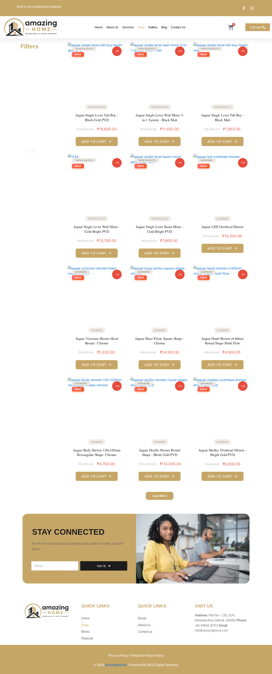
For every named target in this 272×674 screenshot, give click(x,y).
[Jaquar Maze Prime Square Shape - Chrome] (160, 293)
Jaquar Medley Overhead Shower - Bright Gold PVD (223, 452)
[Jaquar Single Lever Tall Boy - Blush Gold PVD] (97, 70)
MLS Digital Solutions (163, 665)
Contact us (178, 27)
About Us (112, 27)
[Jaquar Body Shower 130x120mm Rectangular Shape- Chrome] (97, 405)
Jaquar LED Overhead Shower (223, 226)
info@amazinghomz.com (211, 630)
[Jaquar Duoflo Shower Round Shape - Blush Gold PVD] (160, 405)
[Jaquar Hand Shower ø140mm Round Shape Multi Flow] (222, 293)
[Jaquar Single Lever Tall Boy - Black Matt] (222, 70)
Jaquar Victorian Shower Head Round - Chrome (97, 340)
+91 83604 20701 (207, 625)
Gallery (153, 27)
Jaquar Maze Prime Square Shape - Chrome (159, 340)
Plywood (87, 638)
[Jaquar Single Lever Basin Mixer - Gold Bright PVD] (160, 182)
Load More (159, 495)
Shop (141, 27)
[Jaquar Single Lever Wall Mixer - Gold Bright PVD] (97, 182)
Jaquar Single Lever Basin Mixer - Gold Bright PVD (159, 229)
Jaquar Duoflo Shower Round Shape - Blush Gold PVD (159, 452)
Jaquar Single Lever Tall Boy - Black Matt (222, 117)
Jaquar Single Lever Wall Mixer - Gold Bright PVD (97, 229)
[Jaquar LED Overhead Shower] (222, 182)
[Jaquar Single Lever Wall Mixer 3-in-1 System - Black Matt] (160, 70)
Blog (164, 27)
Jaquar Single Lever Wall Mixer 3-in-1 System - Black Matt (160, 117)
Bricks (85, 631)
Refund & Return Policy (147, 655)
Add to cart (97, 141)
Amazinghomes (116, 665)
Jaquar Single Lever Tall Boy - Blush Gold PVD (96, 117)
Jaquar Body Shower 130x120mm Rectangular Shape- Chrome (96, 452)
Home (99, 27)
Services (128, 27)
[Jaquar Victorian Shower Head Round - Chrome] (97, 293)
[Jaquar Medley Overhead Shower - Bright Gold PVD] (222, 405)
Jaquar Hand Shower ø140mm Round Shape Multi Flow (223, 340)
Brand (142, 618)
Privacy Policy (118, 655)
